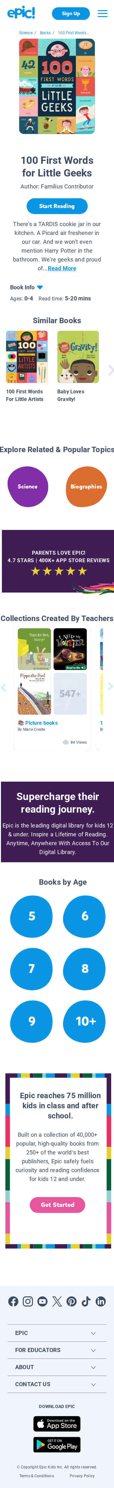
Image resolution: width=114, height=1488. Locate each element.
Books (45, 33)
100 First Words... (73, 33)
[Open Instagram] (28, 1301)
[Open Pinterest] (71, 1301)
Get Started (57, 1205)
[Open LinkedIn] (101, 1301)
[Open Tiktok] (86, 1301)
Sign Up (71, 13)
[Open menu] (102, 14)
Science (26, 33)
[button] (52, 687)
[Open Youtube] (42, 1301)
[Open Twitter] (57, 1301)
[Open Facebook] (13, 1301)
